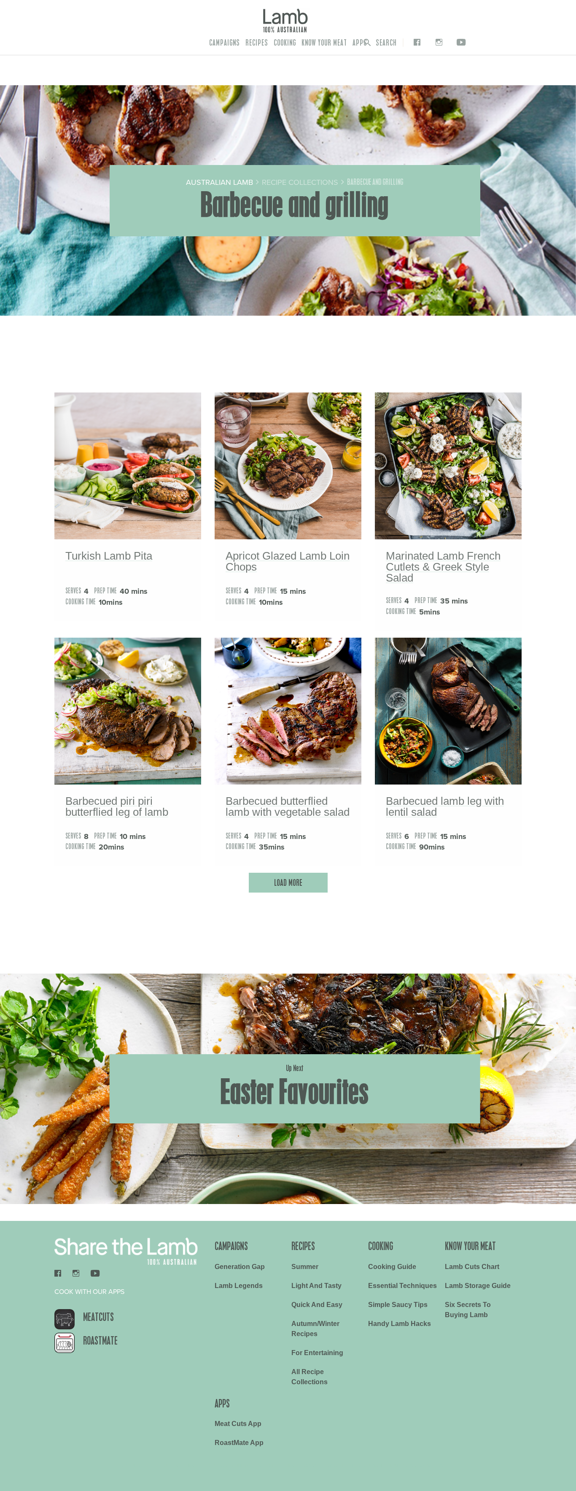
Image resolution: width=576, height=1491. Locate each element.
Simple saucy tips (398, 1304)
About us (132, 1466)
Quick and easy (316, 1304)
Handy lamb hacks (399, 1323)
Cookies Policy (277, 1466)
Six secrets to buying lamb (468, 1309)
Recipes (256, 42)
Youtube (95, 1273)
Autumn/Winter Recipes (315, 1328)
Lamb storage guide (478, 1285)
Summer (304, 1266)
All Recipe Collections (309, 1376)
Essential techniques (402, 1285)
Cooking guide (392, 1266)
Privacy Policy (178, 1466)
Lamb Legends (239, 1285)
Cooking (285, 42)
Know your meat (324, 42)
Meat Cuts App (238, 1423)
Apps (360, 42)
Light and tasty (316, 1285)
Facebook (415, 42)
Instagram (437, 42)
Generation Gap (240, 1266)
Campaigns (224, 42)
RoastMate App (239, 1442)
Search (385, 42)
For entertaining (317, 1352)
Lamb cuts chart (472, 1266)
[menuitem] (224, 42)
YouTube (459, 42)
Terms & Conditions (227, 1466)
